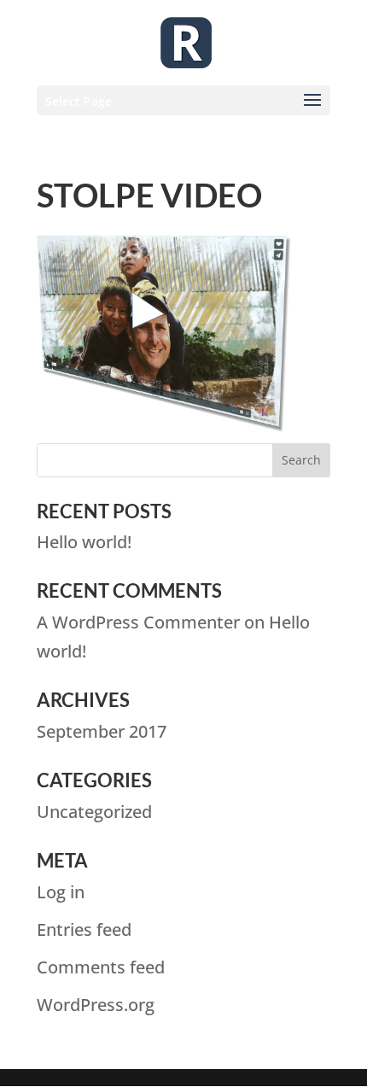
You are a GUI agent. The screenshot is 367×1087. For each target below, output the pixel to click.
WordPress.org (95, 1004)
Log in (60, 891)
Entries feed (84, 929)
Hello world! (84, 541)
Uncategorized (94, 811)
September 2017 (101, 731)
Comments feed (101, 967)
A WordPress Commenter (138, 622)
